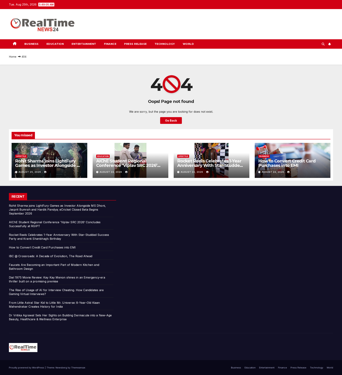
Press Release (135, 43)
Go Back (171, 120)
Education (55, 43)
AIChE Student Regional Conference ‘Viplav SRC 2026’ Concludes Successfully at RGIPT (130, 165)
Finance (110, 43)
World (188, 43)
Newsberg (61, 367)
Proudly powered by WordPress (27, 367)
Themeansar (78, 367)
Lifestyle (21, 156)
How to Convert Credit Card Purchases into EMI (287, 163)
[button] (323, 44)
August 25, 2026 (30, 172)
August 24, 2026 (111, 172)
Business (31, 43)
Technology (165, 43)
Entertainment (84, 43)
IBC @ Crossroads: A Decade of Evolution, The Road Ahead (50, 256)
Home (12, 56)
